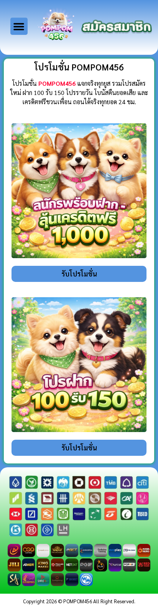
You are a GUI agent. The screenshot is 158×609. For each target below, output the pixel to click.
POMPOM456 (57, 83)
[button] (19, 26)
